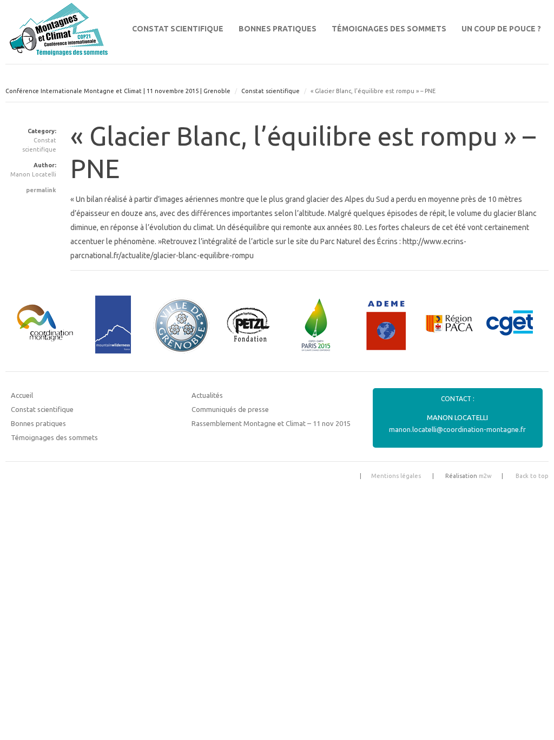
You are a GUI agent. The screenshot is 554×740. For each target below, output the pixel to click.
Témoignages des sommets (389, 28)
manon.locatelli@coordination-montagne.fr (457, 429)
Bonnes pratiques (277, 28)
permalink (41, 190)
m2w (485, 476)
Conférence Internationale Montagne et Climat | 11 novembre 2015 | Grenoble (117, 91)
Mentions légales (396, 476)
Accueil (22, 395)
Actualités (207, 395)
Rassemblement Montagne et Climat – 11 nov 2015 (271, 423)
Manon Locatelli (33, 174)
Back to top (532, 476)
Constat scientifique (177, 28)
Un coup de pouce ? (501, 28)
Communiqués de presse (230, 409)
